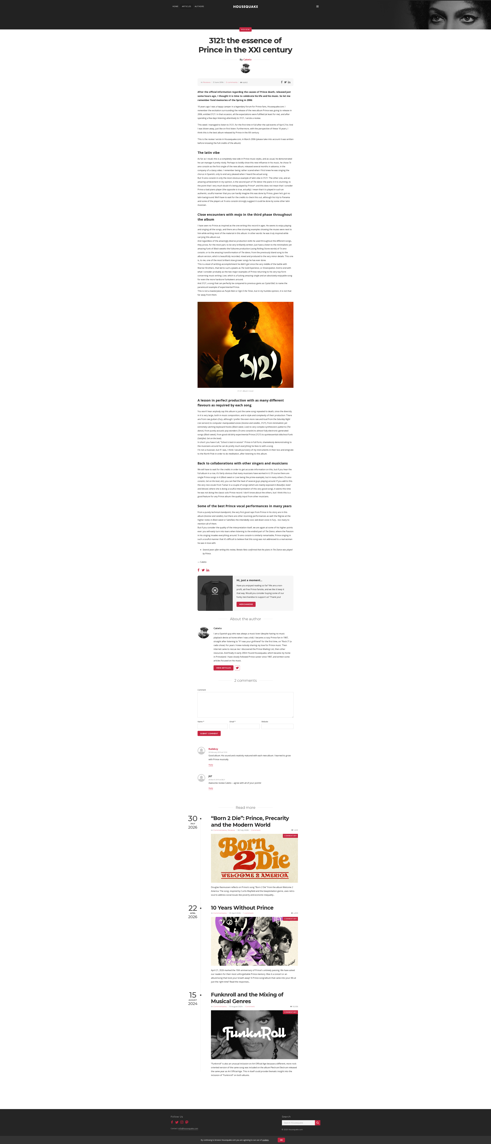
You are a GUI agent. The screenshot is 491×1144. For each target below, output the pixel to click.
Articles (186, 6)
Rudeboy (213, 748)
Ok (281, 1140)
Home (175, 6)
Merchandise (246, 604)
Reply (211, 764)
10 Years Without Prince (242, 907)
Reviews (206, 82)
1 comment (248, 913)
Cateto (247, 59)
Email (233, 722)
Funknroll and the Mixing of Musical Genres (247, 997)
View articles (223, 668)
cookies (265, 1140)
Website (264, 722)
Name (201, 722)
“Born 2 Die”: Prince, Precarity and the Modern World (250, 821)
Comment (202, 690)
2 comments (231, 82)
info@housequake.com (188, 1128)
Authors (199, 6)
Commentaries (220, 830)
